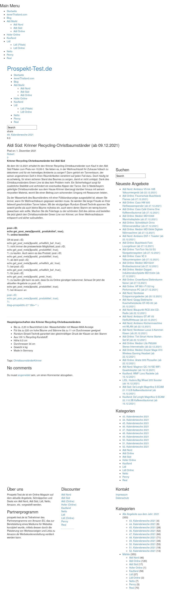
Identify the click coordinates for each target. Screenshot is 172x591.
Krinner (38, 360)
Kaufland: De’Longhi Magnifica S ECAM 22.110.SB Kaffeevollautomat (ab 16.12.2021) (143, 400)
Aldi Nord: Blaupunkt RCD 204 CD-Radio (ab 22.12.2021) (140, 311)
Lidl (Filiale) (19, 44)
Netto (9, 51)
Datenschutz (122, 498)
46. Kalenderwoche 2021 (135, 426)
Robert (10, 154)
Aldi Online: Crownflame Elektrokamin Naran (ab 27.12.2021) (142, 281)
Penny (10, 54)
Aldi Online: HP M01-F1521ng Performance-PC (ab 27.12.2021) (140, 288)
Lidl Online (19, 48)
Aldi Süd (17, 27)
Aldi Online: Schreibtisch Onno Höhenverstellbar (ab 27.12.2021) (140, 224)
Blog (9, 17)
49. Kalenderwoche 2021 (20, 134)
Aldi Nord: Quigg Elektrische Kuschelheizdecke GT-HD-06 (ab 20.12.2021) (139, 303)
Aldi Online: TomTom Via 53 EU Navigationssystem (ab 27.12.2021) (141, 251)
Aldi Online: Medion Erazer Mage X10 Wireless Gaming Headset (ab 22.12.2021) (142, 353)
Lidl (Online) (67, 518)
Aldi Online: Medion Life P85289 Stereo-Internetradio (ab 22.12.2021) (142, 344)
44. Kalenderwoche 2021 (135, 419)
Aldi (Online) (67, 501)
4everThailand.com (17, 14)
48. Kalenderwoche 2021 (135, 433)
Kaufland (11, 38)
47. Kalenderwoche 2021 (135, 429)
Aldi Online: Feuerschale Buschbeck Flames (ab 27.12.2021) (141, 197)
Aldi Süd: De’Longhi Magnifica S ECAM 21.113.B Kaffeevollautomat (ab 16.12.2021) (143, 390)
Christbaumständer (24, 360)
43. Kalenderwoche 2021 (135, 416)
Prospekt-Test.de (29, 68)
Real (9, 58)
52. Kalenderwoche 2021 (135, 446)
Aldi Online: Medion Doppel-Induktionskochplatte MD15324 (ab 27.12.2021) (141, 273)
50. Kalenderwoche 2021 (135, 440)
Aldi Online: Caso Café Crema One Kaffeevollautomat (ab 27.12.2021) (141, 210)
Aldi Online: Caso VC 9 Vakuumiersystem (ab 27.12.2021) (140, 257)
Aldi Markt (12, 21)
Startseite (12, 11)
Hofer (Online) (68, 504)
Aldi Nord (18, 24)
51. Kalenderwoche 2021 (135, 443)
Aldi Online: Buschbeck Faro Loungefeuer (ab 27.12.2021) (138, 244)
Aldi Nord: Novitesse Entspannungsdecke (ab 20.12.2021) (142, 294)
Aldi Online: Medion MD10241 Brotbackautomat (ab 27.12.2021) (140, 264)
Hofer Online (13, 34)
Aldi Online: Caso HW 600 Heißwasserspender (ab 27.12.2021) (142, 204)
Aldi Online (19, 31)
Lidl (8, 41)
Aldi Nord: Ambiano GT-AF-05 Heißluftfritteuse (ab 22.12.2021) (139, 318)
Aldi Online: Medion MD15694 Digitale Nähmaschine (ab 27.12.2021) (142, 231)
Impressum (122, 494)
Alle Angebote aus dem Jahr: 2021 (140, 514)
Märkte (126, 554)
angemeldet (24, 375)
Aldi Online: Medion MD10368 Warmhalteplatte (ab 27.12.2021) (140, 217)
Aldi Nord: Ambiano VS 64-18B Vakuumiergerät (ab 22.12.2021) (139, 190)
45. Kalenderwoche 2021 (135, 423)
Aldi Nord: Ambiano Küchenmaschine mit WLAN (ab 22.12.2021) (142, 324)
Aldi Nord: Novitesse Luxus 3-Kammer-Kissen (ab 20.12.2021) (143, 331)
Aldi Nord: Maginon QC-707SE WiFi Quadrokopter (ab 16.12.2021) (141, 368)
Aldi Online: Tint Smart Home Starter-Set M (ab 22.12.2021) (142, 338)
